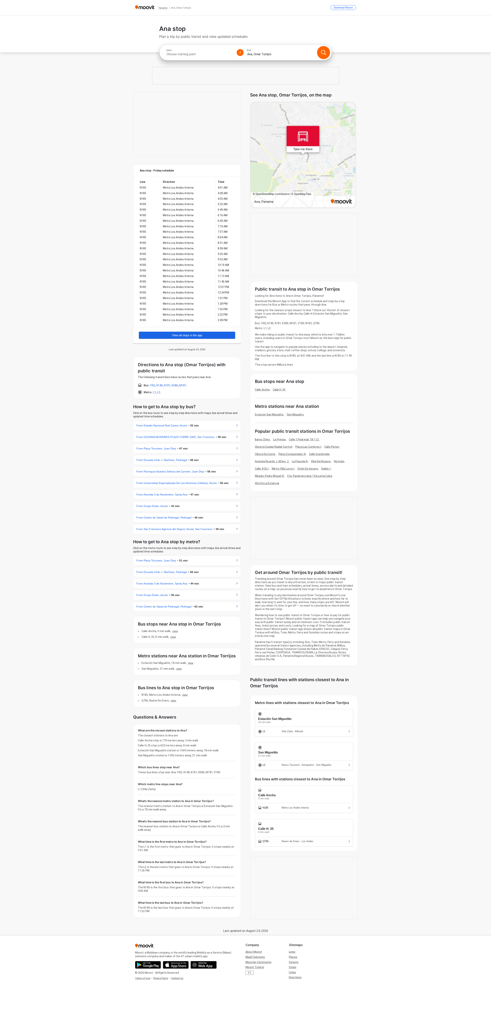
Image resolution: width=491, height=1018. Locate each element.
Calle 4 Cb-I (262, 468)
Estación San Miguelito (269, 414)
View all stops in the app (187, 335)
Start (169, 50)
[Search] (323, 52)
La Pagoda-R (300, 461)
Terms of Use (142, 978)
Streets (293, 962)
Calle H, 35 (279, 389)
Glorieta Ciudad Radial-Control (273, 446)
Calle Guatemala (319, 454)
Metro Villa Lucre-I (283, 468)
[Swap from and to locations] (240, 52)
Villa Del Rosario (321, 461)
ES (249, 972)
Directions (295, 977)
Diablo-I (325, 468)
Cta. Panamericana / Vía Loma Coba (309, 475)
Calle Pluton (331, 446)
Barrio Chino (262, 439)
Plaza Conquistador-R (292, 454)
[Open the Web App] (204, 965)
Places (293, 957)
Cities (292, 972)
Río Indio (339, 461)
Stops (292, 967)
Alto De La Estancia (267, 483)
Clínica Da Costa (265, 454)
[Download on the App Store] (176, 965)
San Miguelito (295, 414)
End (249, 50)
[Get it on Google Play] (148, 965)
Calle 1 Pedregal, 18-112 (304, 439)
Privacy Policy (160, 978)
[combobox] (199, 54)
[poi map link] (303, 155)
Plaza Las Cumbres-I (308, 446)
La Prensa (279, 439)
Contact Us (177, 978)
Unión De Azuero (307, 468)
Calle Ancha (262, 389)
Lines (292, 951)
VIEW (175, 631)
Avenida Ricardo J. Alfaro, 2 (272, 461)
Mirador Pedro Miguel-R (269, 475)
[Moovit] (144, 7)
